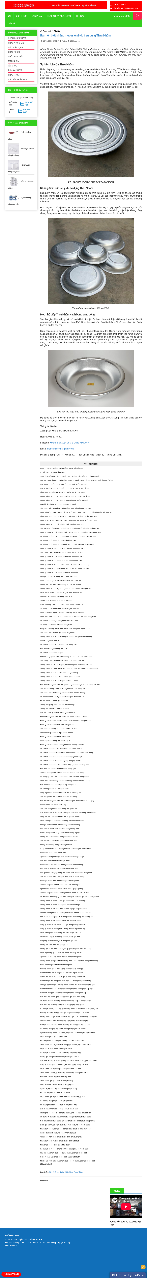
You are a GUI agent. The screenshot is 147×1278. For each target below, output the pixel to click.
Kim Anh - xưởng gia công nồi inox (53, 649)
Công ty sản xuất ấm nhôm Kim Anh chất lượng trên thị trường (64, 564)
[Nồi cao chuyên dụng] (14, 181)
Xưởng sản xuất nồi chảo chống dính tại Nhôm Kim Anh (62, 524)
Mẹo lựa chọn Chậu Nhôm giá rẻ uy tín (55, 1093)
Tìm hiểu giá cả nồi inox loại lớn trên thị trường (58, 797)
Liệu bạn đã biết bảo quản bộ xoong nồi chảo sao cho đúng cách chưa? (68, 813)
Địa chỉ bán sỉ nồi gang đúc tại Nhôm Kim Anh (58, 504)
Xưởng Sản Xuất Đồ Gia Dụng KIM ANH (69, 442)
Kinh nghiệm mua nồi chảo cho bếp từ (55, 737)
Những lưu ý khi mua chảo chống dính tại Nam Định (60, 584)
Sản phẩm (37, 16)
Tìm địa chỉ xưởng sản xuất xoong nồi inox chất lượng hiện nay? (65, 689)
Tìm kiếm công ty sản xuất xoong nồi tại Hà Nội (58, 809)
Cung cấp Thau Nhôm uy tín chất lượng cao (57, 1085)
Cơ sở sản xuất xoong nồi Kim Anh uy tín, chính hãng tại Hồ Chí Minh (67, 544)
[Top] (143, 1267)
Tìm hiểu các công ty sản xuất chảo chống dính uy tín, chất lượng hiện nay (69, 528)
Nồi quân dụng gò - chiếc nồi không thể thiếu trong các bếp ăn (64, 993)
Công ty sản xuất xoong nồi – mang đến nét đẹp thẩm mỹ (62, 929)
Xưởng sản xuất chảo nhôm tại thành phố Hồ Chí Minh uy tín (64, 901)
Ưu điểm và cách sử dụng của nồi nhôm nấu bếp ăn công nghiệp (65, 1001)
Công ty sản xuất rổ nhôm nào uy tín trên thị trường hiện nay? (64, 548)
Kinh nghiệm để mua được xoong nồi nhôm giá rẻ (59, 881)
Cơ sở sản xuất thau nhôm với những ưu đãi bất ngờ (60, 1053)
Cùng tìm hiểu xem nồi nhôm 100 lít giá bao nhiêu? (60, 817)
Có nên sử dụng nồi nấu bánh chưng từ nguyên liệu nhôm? (63, 1029)
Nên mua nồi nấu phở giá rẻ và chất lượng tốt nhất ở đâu (62, 1005)
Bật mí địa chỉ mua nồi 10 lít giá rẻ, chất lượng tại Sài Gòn (62, 977)
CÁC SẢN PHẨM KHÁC (18, 79)
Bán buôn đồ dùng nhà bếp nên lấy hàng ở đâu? (58, 785)
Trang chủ (47, 31)
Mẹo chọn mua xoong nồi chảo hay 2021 (56, 741)
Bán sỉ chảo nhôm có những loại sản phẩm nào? (59, 1109)
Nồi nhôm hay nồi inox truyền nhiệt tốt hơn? (57, 733)
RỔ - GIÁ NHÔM (15, 70)
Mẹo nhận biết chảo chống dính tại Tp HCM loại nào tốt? (62, 1041)
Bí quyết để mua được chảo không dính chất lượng (60, 825)
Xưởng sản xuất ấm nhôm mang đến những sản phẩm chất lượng (66, 636)
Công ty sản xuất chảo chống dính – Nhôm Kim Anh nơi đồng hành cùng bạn (70, 532)
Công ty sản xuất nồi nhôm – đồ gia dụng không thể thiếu (62, 925)
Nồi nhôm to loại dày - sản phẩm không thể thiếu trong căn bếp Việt (66, 989)
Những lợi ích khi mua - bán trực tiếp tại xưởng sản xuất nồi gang (65, 949)
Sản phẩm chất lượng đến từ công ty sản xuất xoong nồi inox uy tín (66, 917)
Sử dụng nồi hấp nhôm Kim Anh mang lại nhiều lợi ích (61, 608)
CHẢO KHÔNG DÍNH (16, 43)
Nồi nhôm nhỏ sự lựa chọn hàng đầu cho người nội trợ (61, 973)
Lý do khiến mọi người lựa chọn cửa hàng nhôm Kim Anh (62, 612)
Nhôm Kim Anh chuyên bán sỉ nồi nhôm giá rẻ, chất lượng (62, 492)
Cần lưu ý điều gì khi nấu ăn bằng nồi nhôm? (57, 713)
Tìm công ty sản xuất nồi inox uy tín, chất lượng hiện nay (62, 661)
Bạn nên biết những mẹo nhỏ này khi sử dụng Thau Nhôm (75, 35)
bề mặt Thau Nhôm (56, 1172)
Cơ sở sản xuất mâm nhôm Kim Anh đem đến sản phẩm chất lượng (66, 753)
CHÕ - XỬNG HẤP (15, 56)
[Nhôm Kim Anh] (56, 5)
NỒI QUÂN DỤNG (15, 47)
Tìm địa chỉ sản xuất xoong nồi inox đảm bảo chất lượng (62, 877)
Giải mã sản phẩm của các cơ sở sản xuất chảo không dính (63, 1153)
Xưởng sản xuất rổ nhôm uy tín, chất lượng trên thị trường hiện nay (66, 665)
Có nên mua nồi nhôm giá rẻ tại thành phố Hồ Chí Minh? (62, 697)
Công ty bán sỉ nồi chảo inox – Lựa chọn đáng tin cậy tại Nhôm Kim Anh (68, 520)
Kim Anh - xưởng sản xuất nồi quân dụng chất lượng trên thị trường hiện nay (70, 685)
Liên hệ (12, 23)
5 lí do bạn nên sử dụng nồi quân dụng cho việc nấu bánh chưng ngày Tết (69, 1009)
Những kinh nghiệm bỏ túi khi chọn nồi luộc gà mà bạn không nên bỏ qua (68, 1017)
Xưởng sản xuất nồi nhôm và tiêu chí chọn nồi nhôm (61, 921)
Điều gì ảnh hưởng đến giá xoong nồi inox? (56, 845)
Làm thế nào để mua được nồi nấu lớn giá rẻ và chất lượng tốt (64, 1021)
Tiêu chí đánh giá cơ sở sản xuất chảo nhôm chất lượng (62, 773)
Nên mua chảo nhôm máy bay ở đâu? (54, 861)
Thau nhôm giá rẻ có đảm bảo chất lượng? (56, 1081)
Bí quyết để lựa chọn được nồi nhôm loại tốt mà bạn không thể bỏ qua (67, 985)
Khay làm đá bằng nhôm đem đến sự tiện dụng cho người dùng (65, 628)
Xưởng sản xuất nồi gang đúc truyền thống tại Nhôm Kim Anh (64, 500)
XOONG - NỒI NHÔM (17, 38)
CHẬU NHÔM (14, 75)
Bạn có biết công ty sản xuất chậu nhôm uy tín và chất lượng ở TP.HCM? (68, 1061)
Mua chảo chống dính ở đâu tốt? (53, 853)
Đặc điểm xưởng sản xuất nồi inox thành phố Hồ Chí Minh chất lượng (67, 801)
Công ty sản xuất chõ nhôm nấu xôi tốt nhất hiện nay (61, 560)
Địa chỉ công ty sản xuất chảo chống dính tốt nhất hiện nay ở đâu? (66, 657)
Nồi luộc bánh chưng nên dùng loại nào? (56, 596)
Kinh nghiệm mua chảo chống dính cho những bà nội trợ (62, 745)
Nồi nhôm (69, 1172)
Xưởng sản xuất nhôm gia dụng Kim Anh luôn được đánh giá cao (65, 588)
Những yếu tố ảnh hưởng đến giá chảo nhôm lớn (59, 837)
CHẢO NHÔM (14, 52)
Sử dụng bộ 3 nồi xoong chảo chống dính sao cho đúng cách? (64, 777)
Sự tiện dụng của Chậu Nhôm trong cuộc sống (58, 1089)
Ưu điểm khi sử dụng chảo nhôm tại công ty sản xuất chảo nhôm (65, 1117)
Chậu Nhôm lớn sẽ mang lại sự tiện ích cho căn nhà (60, 1069)
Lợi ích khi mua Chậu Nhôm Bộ (52, 472)
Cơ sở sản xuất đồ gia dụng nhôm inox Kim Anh (59, 620)
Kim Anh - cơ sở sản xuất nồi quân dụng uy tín (58, 769)
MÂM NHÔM (13, 61)
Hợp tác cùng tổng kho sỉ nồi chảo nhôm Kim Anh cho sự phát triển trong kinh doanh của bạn (76, 480)
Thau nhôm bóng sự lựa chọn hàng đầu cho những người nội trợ (65, 1045)
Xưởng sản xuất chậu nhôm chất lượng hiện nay (59, 673)
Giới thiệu (21, 16)
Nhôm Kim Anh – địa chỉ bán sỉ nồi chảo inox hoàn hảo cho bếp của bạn (68, 516)
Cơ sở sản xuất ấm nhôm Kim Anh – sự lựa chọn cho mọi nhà (64, 765)
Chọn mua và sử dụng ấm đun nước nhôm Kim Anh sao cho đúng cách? (68, 616)
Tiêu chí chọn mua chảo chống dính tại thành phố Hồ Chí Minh (64, 893)
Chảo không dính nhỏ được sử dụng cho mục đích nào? (62, 821)
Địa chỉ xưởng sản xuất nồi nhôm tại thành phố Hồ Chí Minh (63, 717)
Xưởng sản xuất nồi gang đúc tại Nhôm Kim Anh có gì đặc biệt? (65, 496)
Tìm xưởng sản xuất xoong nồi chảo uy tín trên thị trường (62, 693)
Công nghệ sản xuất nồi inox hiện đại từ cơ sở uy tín (60, 793)
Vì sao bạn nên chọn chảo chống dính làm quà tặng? (61, 1137)
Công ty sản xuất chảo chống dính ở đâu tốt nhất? (60, 1157)
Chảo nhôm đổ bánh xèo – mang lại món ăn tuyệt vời (61, 592)
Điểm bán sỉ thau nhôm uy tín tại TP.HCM (56, 1049)
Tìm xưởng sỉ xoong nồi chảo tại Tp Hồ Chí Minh (59, 729)
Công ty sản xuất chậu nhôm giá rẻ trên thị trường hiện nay (63, 556)
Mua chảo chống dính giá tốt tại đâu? (54, 1145)
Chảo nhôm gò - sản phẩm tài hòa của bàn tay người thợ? (62, 1097)
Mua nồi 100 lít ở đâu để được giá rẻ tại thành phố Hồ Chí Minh (64, 1013)
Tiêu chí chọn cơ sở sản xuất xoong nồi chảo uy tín (60, 885)
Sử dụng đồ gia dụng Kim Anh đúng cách (56, 624)
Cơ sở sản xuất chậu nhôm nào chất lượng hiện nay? (61, 757)
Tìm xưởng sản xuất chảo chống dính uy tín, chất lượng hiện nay (65, 508)
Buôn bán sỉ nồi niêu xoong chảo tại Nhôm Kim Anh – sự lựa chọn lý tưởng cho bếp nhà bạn (76, 512)
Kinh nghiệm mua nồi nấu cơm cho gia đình (57, 725)
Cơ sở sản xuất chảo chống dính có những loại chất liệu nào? (64, 1149)
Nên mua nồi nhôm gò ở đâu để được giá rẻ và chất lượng (62, 997)
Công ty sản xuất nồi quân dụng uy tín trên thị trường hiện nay (64, 568)
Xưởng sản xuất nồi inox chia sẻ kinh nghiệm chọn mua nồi (63, 909)
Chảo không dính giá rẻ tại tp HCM (53, 1037)
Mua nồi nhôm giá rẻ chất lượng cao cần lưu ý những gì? (62, 969)
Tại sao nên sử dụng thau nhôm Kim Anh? (56, 600)
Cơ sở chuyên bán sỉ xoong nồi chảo (54, 789)
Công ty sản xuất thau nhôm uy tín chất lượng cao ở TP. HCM (64, 1065)
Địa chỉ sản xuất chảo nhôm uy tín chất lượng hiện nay (61, 889)
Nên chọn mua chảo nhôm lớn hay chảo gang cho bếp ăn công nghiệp (67, 1121)
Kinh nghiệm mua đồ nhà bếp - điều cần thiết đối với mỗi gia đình (65, 721)
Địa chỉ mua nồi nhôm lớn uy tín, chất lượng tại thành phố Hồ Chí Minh (67, 1033)
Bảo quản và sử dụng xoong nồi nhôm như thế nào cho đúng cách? (66, 873)
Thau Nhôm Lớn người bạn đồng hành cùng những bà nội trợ (63, 1073)
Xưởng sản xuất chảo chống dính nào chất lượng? (60, 905)
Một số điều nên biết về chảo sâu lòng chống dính (59, 829)
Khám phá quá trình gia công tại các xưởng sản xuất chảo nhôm (65, 1113)
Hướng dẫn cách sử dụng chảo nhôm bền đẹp (58, 1133)
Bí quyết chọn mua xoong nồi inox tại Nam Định (59, 576)
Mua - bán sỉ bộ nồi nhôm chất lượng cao (56, 965)
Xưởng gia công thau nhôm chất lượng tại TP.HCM (59, 1057)
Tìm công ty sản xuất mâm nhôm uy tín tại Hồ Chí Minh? (62, 552)
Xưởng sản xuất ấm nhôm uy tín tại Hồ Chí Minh (59, 681)
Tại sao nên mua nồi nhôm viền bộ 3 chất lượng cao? (61, 957)
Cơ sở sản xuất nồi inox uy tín (51, 653)
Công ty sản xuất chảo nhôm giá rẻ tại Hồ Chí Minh (60, 572)
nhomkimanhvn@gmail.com (60, 448)
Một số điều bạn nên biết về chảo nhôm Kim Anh (59, 869)
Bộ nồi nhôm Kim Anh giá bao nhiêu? (54, 701)
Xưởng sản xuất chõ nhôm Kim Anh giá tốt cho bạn (60, 677)
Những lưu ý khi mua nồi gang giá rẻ (54, 945)
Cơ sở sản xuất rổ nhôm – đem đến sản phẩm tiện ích (61, 749)
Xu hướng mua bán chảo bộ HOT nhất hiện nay (58, 1105)
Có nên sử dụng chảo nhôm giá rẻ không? (56, 1101)
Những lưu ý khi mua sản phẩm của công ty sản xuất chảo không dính (67, 1161)
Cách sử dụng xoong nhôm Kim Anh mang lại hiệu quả (61, 604)
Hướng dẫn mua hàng (59, 16)
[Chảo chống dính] (14, 132)
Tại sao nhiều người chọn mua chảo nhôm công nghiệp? (62, 857)
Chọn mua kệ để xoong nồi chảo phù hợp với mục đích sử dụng (65, 781)
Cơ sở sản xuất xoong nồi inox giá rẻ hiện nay (58, 540)
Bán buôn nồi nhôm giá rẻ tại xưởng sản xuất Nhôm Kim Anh (64, 484)
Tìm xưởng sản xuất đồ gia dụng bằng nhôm (57, 632)
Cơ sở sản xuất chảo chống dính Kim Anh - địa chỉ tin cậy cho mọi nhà (68, 536)
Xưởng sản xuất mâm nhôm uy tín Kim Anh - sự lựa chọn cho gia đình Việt (69, 669)
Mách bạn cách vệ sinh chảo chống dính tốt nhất (59, 1141)
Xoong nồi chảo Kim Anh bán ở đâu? (54, 709)
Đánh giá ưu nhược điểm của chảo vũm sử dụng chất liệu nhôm (65, 1125)
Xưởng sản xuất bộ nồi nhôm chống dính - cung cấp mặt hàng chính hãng (69, 961)
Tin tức (80, 16)
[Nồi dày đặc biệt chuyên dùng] (14, 149)
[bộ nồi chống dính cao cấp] (14, 197)
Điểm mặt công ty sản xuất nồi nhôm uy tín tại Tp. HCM (61, 953)
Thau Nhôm (78, 1172)
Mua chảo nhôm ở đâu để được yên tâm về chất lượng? (61, 865)
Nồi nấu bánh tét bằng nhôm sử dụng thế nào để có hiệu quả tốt (65, 1025)
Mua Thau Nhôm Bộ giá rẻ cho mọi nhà (55, 1077)
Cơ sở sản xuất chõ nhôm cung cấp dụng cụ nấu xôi (60, 761)
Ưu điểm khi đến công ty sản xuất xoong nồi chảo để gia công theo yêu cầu (69, 897)
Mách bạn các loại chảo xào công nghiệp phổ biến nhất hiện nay (65, 1129)
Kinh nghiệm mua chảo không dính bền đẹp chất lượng (61, 468)
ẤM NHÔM (12, 66)
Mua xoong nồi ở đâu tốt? (50, 641)
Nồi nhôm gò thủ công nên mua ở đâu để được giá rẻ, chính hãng (65, 981)
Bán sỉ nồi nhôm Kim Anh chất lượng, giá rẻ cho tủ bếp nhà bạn (64, 488)
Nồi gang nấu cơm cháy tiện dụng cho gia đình (58, 941)
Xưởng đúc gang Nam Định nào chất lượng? (57, 705)
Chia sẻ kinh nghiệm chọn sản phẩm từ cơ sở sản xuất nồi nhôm (65, 913)
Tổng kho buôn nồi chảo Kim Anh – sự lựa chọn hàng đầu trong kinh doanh (69, 476)
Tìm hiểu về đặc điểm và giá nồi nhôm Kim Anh (58, 841)
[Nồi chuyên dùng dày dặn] (14, 165)
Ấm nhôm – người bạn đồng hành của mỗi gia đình (60, 937)
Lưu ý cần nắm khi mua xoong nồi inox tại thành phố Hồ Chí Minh (65, 849)
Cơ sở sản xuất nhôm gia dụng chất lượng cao (58, 645)
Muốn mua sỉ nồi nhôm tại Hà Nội (53, 805)
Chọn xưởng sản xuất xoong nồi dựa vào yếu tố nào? (60, 933)
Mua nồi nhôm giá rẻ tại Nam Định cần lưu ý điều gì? (60, 580)
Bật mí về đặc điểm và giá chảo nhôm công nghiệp (60, 833)
